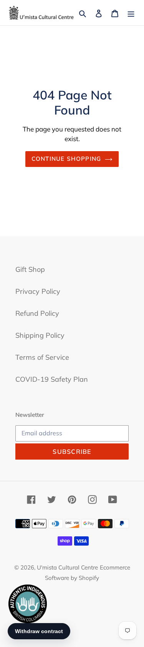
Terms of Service (42, 357)
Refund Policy (37, 313)
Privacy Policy (37, 291)
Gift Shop (30, 269)
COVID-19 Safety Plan (51, 379)
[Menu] (131, 13)
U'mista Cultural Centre (67, 567)
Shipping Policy (40, 335)
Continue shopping (66, 158)
